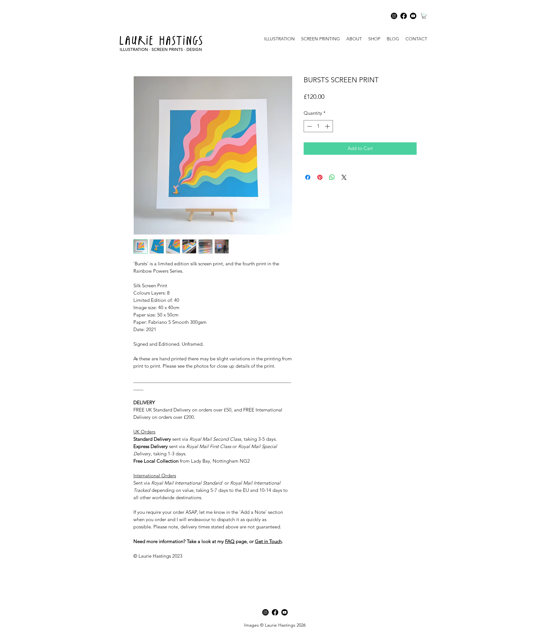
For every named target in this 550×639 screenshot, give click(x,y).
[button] (424, 16)
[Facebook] (403, 16)
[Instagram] (394, 16)
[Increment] (328, 126)
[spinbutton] (318, 126)
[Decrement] (309, 126)
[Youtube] (413, 16)
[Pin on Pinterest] (320, 177)
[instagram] (265, 612)
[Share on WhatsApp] (332, 177)
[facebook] (275, 612)
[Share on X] (344, 177)
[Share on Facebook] (308, 177)
